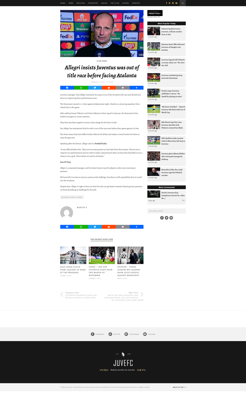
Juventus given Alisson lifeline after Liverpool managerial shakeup (173, 156)
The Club (115, 3)
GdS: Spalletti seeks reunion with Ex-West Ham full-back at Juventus (173, 141)
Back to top (178, 387)
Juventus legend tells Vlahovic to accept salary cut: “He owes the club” (173, 62)
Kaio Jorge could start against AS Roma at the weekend (73, 270)
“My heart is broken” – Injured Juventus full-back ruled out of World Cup (173, 109)
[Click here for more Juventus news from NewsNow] (155, 13)
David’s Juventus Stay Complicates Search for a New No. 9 (173, 195)
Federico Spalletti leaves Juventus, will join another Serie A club (171, 31)
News (71, 3)
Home (62, 3)
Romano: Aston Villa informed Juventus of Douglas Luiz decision (173, 47)
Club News (102, 61)
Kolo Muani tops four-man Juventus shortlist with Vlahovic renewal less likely (172, 125)
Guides (125, 3)
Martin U (82, 207)
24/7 (158, 17)
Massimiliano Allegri (72, 197)
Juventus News (152, 17)
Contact (136, 3)
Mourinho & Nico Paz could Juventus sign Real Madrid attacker (171, 172)
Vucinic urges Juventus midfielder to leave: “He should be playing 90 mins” (171, 94)
